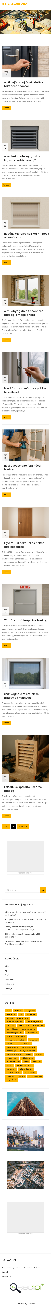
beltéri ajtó (10, 1025)
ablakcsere (18, 1011)
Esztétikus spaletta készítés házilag (23, 789)
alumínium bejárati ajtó (15, 1022)
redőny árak (36, 1062)
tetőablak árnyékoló (13, 1072)
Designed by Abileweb (26, 1303)
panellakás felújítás (13, 1062)
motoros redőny (12, 1047)
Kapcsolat (5, 1272)
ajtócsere (10, 1018)
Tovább (6, 107)
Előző (6, 826)
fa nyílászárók (20, 1036)
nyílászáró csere (12, 1058)
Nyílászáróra (15, 4)
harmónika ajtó (12, 1043)
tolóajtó (22, 1076)
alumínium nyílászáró (34, 1022)
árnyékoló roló (11, 1080)
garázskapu (33, 1040)
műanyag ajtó (11, 1051)
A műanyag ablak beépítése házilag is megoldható (23, 313)
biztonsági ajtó (38, 1025)
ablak (8, 1011)
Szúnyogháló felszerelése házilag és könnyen (21, 696)
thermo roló (11, 1076)
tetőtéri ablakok (30, 1072)
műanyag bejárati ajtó (27, 1051)
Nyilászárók (9, 984)
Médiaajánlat (6, 1276)
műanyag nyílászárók (14, 1054)
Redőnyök (9, 988)
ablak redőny (11, 1014)
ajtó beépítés (30, 1014)
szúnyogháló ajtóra (26, 1069)
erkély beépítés (32, 1032)
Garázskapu (9, 979)
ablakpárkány (30, 1011)
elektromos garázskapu (14, 1032)
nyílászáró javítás (27, 1058)
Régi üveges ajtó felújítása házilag (22, 467)
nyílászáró (39, 1054)
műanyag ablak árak (28, 1047)
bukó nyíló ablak (12, 1029)
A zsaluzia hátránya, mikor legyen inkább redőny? (22, 158)
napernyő (28, 1054)
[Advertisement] (25, 856)
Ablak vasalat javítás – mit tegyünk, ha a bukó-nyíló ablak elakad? (25, 914)
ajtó (21, 1014)
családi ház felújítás (28, 1029)
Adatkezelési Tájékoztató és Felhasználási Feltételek (21, 1268)
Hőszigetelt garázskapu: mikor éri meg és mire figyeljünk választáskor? (23, 943)
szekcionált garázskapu (24, 1065)
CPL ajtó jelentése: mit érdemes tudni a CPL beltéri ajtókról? (22, 935)
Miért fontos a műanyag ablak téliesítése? (25, 390)
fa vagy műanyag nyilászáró (16, 1040)
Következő (23, 826)
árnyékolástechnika (35, 1076)
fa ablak (9, 1036)
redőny (26, 1062)
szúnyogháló (11, 1069)
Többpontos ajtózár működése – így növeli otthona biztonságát (25, 921)
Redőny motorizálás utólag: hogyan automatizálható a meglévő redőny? (19, 928)
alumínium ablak (22, 1018)
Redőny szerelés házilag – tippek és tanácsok (26, 235)
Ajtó (6, 970)
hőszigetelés (25, 1043)
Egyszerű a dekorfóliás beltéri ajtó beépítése (24, 545)
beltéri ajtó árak (24, 1025)
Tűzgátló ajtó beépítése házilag (25, 620)
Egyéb (7, 975)
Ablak (7, 966)
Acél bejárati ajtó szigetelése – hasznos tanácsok (25, 84)
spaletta (9, 1065)
